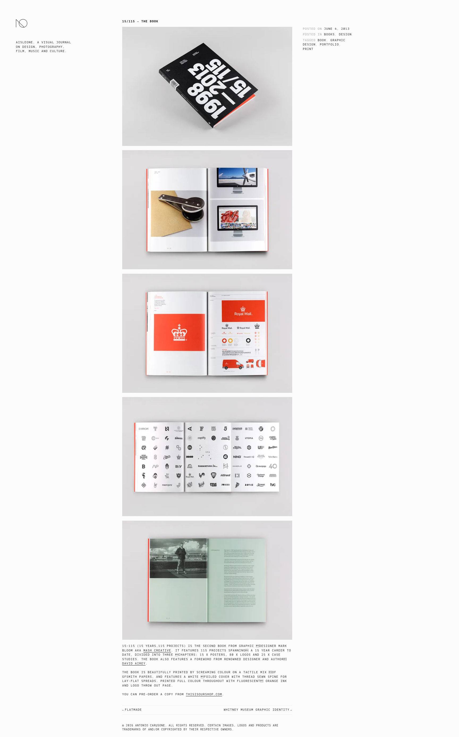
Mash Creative (157, 650)
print (308, 49)
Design (345, 34)
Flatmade (133, 709)
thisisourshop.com (204, 694)
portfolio (329, 44)
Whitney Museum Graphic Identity (257, 709)
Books (329, 34)
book (322, 40)
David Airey (134, 663)
